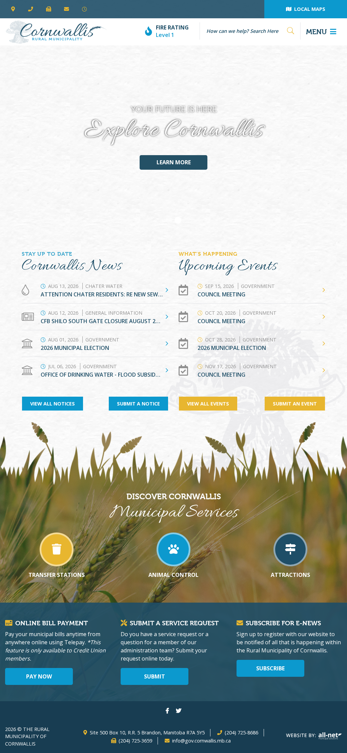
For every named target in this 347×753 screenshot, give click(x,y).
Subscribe (270, 668)
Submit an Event (295, 403)
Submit (154, 676)
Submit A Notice (138, 403)
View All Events (208, 403)
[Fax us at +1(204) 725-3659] (48, 9)
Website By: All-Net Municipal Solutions (314, 736)
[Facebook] (167, 711)
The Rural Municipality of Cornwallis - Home (56, 31)
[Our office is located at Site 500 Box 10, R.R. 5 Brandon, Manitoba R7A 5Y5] (13, 9)
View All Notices (52, 403)
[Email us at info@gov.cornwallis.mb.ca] (66, 9)
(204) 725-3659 (135, 740)
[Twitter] (178, 711)
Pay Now (39, 676)
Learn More (174, 162)
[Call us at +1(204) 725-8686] (30, 9)
